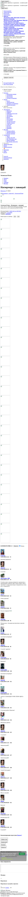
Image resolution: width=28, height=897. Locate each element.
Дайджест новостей (8, 77)
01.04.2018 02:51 (5, 569)
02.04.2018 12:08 (5, 671)
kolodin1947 (4, 692)
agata (2, 741)
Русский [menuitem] (6, 83)
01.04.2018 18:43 (5, 596)
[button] (7, 11)
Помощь (3, 891)
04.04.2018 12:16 (5, 720)
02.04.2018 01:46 (5, 646)
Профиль (6, 178)
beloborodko (4, 669)
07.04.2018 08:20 (5, 802)
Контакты (15, 891)
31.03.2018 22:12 (5, 557)
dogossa (3, 776)
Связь (5, 181)
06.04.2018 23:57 (5, 767)
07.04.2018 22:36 (5, 827)
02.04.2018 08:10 (5, 658)
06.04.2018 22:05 (5, 755)
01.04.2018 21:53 (5, 634)
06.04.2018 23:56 (5, 790)
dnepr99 (3, 680)
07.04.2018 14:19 (5, 814)
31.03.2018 (9, 212)
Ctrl (15, 216)
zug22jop (3, 619)
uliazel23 (3, 567)
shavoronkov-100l (5, 578)
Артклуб (8, 107)
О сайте (11, 891)
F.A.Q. (7, 891)
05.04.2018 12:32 (5, 742)
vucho (2, 718)
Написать (16, 546)
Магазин (6, 183)
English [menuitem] (10, 83)
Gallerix (7, 887)
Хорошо (22, 853)
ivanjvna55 (3, 657)
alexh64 (2, 607)
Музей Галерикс (8, 90)
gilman (2, 801)
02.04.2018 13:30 (5, 681)
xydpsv (2, 753)
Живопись (3, 191)
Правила (13, 893)
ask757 (2, 594)
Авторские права (5, 895)
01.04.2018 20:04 (5, 608)
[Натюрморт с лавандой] (12, 193)
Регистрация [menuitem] (9, 84)
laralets (2, 633)
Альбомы (6, 182)
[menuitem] (13, 83)
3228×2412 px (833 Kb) (15, 211)
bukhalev (3, 555)
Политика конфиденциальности (15, 894)
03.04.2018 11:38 (5, 707)
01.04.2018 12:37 (5, 579)
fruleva (2, 706)
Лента (5, 179)
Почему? (19, 835)
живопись (8, 214)
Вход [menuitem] (5, 84)
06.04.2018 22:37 (5, 778)
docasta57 (3, 813)
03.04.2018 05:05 (5, 694)
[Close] (15, 87)
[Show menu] (10, 1)
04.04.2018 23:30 (5, 732)
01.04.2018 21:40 (5, 620)
